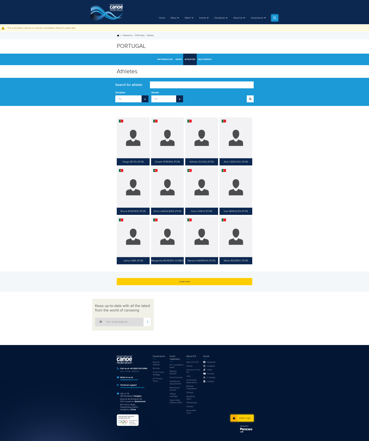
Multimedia (205, 59)
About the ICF (192, 362)
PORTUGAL (139, 35)
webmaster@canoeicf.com (132, 388)
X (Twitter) (211, 378)
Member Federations (191, 387)
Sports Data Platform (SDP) (176, 401)
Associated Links (191, 411)
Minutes (156, 368)
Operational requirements (175, 382)
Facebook (211, 362)
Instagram (211, 366)
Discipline (120, 92)
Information (165, 59)
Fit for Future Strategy (158, 373)
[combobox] (131, 98)
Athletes (190, 59)
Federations (127, 35)
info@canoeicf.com (129, 380)
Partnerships (191, 403)
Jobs (188, 376)
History (189, 366)
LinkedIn (210, 381)
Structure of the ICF (193, 371)
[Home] (107, 12)
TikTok (209, 370)
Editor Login (245, 418)
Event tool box (176, 377)
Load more (184, 281)
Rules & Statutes (156, 363)
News (173, 18)
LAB (241, 432)
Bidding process (173, 372)
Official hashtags (173, 395)
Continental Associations (191, 381)
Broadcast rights (190, 397)
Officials (189, 393)
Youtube (210, 374)
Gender (155, 92)
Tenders (189, 407)
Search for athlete (128, 85)
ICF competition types (176, 366)
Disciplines (219, 18)
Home (162, 18)
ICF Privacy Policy (157, 380)
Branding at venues (175, 389)
